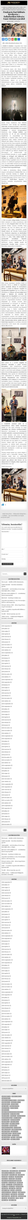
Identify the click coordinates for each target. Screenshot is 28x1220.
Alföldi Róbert (6, 1096)
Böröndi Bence (6, 1102)
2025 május (5, 660)
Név (3, 549)
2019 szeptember (6, 805)
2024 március (5, 693)
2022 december (6, 727)
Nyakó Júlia (15, 8)
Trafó (13, 1137)
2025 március (5, 666)
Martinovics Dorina (7, 1118)
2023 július (4, 709)
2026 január (5, 642)
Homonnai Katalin (11, 7)
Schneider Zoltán (16, 1129)
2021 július (4, 770)
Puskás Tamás (14, 1121)
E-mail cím (5, 554)
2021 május (5, 773)
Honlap (4, 559)
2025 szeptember (6, 652)
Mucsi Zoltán (5, 1120)
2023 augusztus (6, 706)
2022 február (5, 752)
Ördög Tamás (5, 1139)
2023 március (5, 719)
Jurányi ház (5, 1110)
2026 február (5, 639)
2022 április (5, 746)
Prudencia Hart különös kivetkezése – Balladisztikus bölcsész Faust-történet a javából (14, 15)
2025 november (6, 647)
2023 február (5, 722)
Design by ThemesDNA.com (14, 1217)
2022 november (6, 730)
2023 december (6, 698)
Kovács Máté (5, 1116)
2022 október (5, 733)
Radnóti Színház (14, 1123)
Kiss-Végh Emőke (14, 1114)
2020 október (5, 781)
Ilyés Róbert (14, 1108)
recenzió (5, 1125)
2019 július (4, 811)
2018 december (6, 824)
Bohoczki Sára (6, 1098)
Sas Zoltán (17, 1127)
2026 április (5, 634)
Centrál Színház (15, 1102)
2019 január (5, 821)
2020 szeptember (6, 784)
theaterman (10, 21)
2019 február (5, 819)
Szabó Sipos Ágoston (21, 10)
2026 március (5, 636)
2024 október (5, 676)
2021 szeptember (6, 765)
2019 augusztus (6, 808)
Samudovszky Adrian (6, 10)
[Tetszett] (3, 504)
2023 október (5, 701)
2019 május (5, 816)
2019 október (5, 803)
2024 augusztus (6, 682)
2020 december (6, 778)
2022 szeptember (6, 736)
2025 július (4, 655)
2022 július (4, 741)
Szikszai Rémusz (6, 1135)
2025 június (5, 658)
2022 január (5, 754)
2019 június (5, 813)
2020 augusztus (6, 786)
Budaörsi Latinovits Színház (9, 1100)
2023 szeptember (6, 703)
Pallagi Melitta (21, 8)
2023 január (5, 725)
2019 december (6, 797)
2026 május (5, 631)
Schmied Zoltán (6, 1129)
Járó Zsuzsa (5, 1114)
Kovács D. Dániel (19, 7)
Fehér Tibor (5, 1106)
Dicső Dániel (14, 1104)
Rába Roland (13, 1125)
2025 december (6, 644)
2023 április (5, 717)
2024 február (5, 695)
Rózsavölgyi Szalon (7, 1127)
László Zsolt (21, 1116)
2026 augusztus (6, 626)
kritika (13, 1116)
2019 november (6, 800)
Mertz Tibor (17, 1118)
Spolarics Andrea (6, 1133)
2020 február (5, 792)
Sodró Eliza (14, 1131)
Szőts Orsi (15, 1135)
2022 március (5, 749)
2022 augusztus (6, 738)
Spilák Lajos (13, 10)
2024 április (5, 690)
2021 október (5, 762)
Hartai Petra (5, 1108)
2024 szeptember (6, 679)
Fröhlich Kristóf (14, 1106)
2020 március (5, 789)
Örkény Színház (15, 1139)
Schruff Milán (6, 1131)
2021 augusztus (6, 768)
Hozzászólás (5, 531)
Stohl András (16, 1133)
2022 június (5, 744)
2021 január (5, 776)
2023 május (5, 714)
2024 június (5, 685)
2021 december (6, 757)
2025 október (5, 650)
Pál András (5, 1123)
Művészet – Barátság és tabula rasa (11, 598)
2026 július (5, 628)
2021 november (6, 760)
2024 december (6, 674)
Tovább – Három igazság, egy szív (11, 614)
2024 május (5, 687)
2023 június (5, 711)
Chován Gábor (6, 1104)
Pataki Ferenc (5, 1121)
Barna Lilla (5, 7)
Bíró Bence (21, 1100)
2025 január (5, 671)
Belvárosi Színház (16, 1096)
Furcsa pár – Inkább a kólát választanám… (13, 582)
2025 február (5, 668)
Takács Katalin (6, 1137)
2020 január (5, 795)
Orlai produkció (15, 1120)
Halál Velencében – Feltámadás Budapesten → (14, 513)
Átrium (19, 1137)
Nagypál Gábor (9, 8)
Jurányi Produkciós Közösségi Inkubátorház (12, 1112)
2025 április (5, 663)
